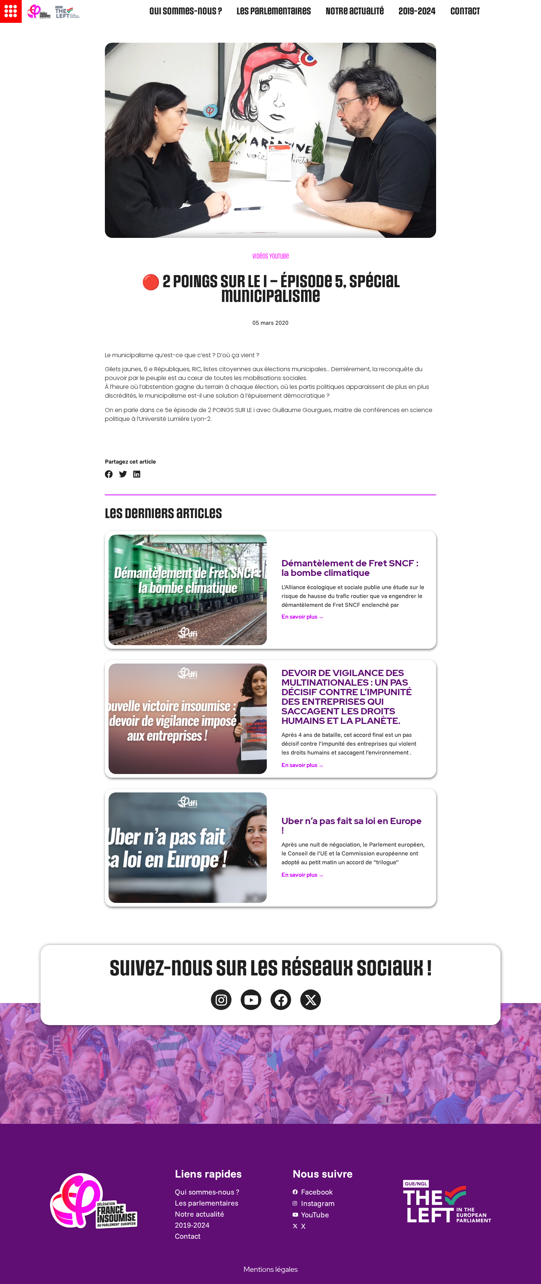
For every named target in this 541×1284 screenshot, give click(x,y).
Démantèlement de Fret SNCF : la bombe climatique (350, 568)
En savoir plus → (303, 616)
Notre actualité (355, 11)
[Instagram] (221, 999)
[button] (109, 474)
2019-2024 (417, 11)
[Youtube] (251, 999)
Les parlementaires (274, 11)
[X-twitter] (310, 999)
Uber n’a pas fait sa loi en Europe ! (352, 826)
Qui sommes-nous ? (185, 11)
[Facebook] (280, 999)
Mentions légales (271, 1269)
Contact (465, 11)
